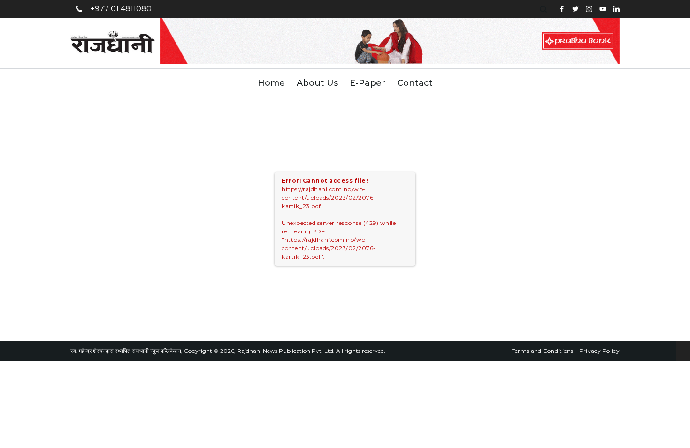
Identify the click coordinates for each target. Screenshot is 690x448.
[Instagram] (589, 9)
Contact (415, 83)
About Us (317, 83)
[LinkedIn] (616, 9)
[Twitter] (575, 9)
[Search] (544, 9)
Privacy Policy (599, 350)
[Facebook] (562, 9)
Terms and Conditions (543, 350)
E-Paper (367, 83)
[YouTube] (602, 9)
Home (271, 83)
